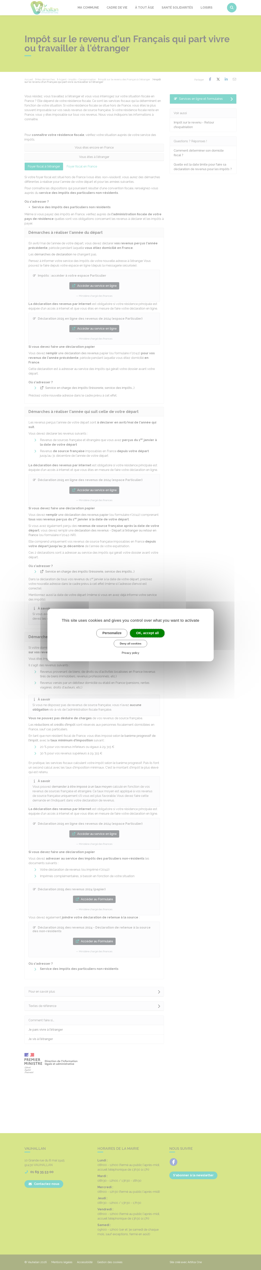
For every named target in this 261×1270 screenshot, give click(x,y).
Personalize (112, 633)
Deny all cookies (130, 643)
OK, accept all (147, 633)
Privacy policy (130, 652)
